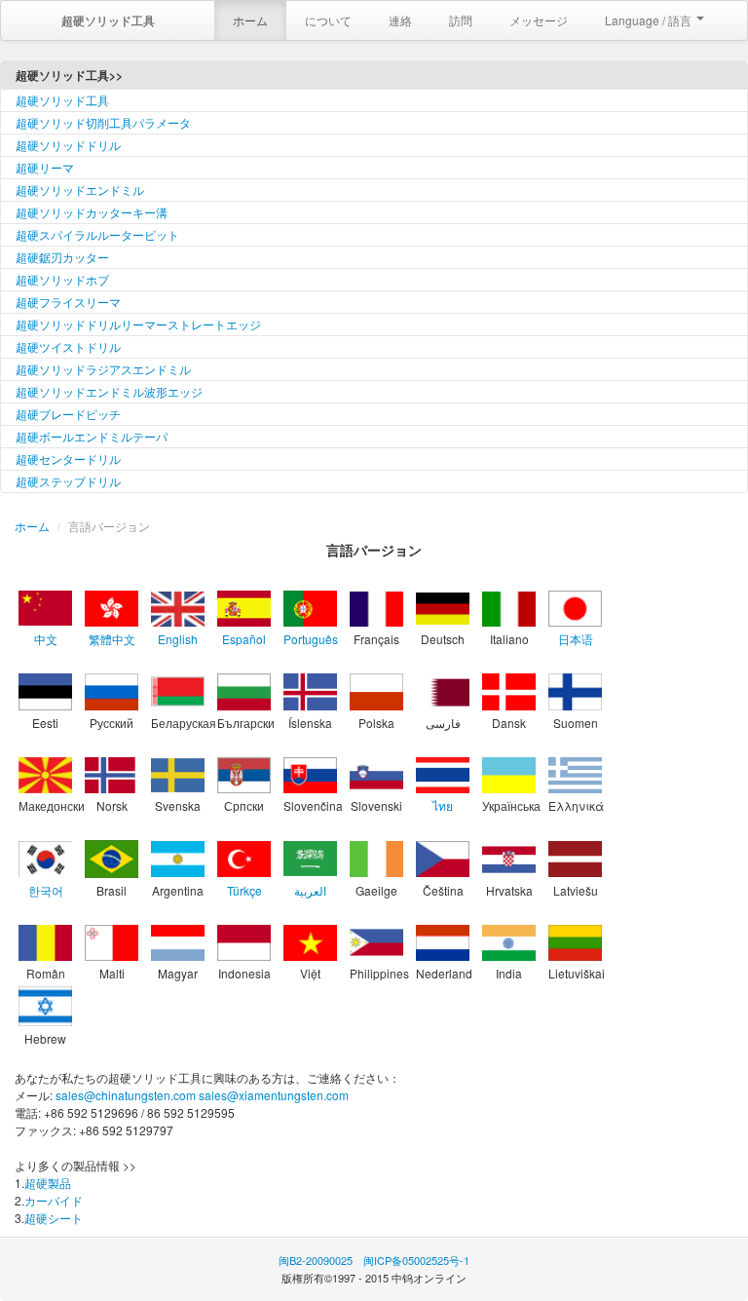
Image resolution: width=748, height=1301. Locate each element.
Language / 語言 (649, 20)
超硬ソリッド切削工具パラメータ (103, 122)
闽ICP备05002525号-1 (416, 1260)
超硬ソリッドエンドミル (80, 189)
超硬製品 (47, 1182)
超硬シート (53, 1217)
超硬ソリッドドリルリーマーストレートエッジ (138, 324)
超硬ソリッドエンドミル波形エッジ (109, 391)
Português (310, 639)
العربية (310, 890)
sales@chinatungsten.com (126, 1095)
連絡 (400, 20)
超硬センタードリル (68, 458)
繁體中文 (112, 639)
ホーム (250, 20)
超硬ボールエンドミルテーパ (92, 436)
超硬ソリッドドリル (68, 144)
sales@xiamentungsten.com (274, 1095)
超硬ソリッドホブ (62, 279)
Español (244, 639)
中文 (45, 639)
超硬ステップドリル (68, 481)
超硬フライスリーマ (68, 301)
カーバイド (53, 1200)
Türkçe (244, 890)
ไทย (442, 805)
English (178, 639)
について (328, 20)
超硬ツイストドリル (68, 346)
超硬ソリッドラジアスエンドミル (103, 369)
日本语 (575, 639)
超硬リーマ (45, 167)
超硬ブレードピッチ (68, 413)
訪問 (460, 20)
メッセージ (538, 20)
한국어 (45, 890)
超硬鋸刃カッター (62, 257)
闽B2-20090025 (316, 1260)
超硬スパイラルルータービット (97, 234)
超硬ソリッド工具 (62, 100)
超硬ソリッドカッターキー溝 (92, 212)
